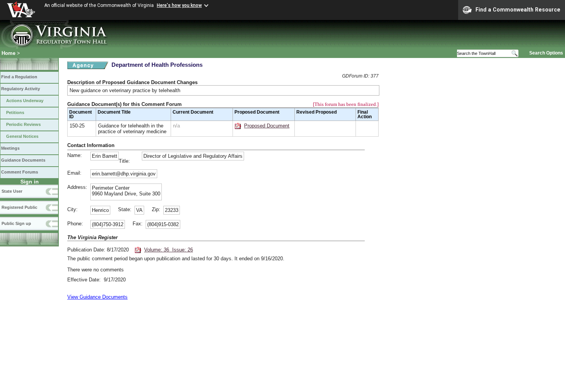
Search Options (546, 53)
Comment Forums (19, 172)
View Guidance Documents (97, 297)
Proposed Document (266, 126)
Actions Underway (24, 100)
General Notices (22, 136)
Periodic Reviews (23, 124)
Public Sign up (16, 223)
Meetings (10, 148)
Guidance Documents (23, 160)
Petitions (15, 112)
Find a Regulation (19, 76)
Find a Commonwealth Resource (517, 10)
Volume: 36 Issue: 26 (168, 250)
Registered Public (19, 207)
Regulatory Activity (20, 88)
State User (12, 191)
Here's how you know (179, 5)
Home (8, 53)
